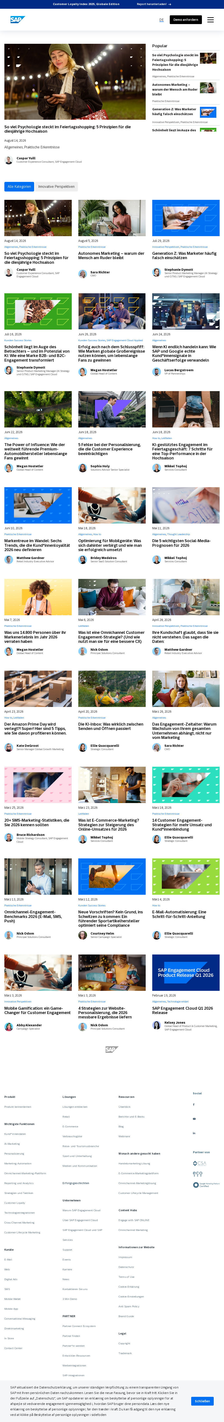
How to (156, 438)
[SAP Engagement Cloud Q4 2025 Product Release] (38, 1256)
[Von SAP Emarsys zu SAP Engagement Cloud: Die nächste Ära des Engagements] (38, 1064)
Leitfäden (166, 438)
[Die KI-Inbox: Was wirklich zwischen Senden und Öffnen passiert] (112, 689)
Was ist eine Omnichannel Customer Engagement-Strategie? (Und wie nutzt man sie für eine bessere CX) (111, 637)
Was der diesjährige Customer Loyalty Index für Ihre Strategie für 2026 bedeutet (184, 1300)
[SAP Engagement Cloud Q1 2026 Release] (186, 972)
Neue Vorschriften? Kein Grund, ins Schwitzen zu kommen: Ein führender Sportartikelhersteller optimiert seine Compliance (110, 919)
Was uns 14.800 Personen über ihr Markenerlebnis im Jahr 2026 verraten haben (35, 637)
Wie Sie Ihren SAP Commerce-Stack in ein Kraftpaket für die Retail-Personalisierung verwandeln (111, 1295)
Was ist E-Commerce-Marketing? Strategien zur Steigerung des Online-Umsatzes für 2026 (108, 824)
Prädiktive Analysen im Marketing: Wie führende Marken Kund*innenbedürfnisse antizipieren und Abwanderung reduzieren (111, 1200)
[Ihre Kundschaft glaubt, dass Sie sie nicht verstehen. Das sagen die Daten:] (186, 597)
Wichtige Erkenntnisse (164, 1289)
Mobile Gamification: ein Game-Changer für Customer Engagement (37, 1010)
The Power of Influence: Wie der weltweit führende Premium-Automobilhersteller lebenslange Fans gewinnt (35, 451)
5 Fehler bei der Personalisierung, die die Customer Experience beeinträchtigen (109, 449)
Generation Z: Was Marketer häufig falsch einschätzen (174, 111)
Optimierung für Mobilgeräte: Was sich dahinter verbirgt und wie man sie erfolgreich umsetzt (110, 545)
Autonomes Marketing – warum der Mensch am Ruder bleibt (175, 89)
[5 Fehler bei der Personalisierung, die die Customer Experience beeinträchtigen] (112, 409)
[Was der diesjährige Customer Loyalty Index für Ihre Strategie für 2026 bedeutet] (186, 1256)
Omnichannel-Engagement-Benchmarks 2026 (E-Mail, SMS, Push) (33, 916)
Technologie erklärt (178, 1001)
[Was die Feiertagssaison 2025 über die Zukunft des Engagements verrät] (38, 1158)
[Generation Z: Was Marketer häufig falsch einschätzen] (186, 218)
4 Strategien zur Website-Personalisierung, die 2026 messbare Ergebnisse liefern (105, 1012)
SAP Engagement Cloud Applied (125, 340)
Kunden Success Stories (18, 340)
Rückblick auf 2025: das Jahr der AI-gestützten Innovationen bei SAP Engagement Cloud (185, 1104)
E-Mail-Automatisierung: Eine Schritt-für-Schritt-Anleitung (179, 914)
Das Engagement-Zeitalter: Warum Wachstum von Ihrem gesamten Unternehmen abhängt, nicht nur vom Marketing (184, 731)
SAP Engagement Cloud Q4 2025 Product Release (34, 1293)
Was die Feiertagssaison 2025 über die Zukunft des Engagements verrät (36, 1202)
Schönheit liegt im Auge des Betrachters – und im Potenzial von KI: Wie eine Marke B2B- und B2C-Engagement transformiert (37, 353)
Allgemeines (13, 147)
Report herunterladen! (152, 4)
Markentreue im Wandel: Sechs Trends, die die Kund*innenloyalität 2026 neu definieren (37, 545)
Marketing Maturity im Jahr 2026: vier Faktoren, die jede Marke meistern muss (108, 1104)
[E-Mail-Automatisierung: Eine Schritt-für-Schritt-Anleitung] (186, 876)
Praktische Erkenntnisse (42, 147)
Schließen (202, 1401)
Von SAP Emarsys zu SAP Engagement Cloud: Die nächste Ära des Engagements (37, 1104)
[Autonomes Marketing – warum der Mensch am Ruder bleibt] (112, 218)
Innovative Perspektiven (165, 122)
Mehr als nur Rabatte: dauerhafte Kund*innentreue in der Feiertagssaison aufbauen (183, 1197)
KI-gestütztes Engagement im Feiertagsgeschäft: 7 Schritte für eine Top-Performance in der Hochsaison (182, 451)
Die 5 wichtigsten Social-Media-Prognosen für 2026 (181, 542)
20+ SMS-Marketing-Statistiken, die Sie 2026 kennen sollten (36, 822)
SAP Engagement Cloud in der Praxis (173, 1093)
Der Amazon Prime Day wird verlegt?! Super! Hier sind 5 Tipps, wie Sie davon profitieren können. (35, 728)
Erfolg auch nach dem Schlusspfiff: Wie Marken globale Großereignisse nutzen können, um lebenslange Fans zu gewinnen (111, 353)
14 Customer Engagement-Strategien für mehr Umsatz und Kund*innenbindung (182, 824)
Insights (171, 1284)
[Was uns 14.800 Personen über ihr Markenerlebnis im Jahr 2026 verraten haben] (38, 597)
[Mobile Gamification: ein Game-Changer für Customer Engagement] (38, 972)
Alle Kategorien (19, 186)
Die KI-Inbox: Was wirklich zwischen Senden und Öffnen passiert (110, 726)
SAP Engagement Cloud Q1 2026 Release (182, 1010)
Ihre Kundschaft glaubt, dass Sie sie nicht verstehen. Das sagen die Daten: (185, 637)
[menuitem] (161, 20)
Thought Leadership (178, 534)
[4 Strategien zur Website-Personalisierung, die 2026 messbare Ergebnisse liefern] (112, 972)
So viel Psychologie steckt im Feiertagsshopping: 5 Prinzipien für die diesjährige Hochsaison (67, 129)
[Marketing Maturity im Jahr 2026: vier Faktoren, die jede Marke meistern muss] (112, 1064)
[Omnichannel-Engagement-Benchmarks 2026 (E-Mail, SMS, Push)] (38, 876)
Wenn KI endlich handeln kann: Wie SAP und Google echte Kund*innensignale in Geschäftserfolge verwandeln (184, 353)
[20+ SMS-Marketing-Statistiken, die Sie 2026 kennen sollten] (38, 785)
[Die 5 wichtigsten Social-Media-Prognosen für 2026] (186, 505)
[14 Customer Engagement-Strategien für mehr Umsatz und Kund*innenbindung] (186, 785)
